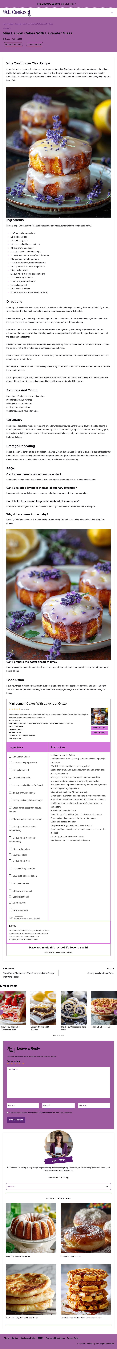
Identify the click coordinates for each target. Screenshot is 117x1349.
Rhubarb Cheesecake (101, 1027)
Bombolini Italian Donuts (71, 1256)
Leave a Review (34, 44)
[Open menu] (112, 12)
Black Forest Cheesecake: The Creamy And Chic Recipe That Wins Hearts (28, 973)
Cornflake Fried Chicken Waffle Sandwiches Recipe (81, 1318)
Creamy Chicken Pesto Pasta (100, 971)
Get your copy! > (56, 4)
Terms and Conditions (55, 1338)
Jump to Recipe (14, 44)
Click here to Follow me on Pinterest (58, 952)
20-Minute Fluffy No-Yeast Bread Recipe (22, 1318)
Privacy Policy (73, 1338)
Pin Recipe (99, 733)
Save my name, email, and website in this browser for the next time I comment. (40, 1113)
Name (11, 1105)
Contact (14, 1338)
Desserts (7, 28)
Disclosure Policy (28, 1338)
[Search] (106, 1186)
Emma (7, 39)
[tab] (54, 1035)
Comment (13, 1069)
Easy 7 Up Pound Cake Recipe (18, 1256)
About (6, 1338)
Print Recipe (99, 728)
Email (46, 1105)
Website (82, 1105)
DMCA (40, 1338)
